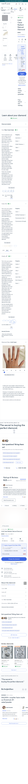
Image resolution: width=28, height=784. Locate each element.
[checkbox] (19, 50)
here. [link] (12, 388)
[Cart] (22, 3)
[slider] (14, 371)
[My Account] (19, 3)
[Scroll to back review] (23, 689)
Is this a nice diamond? (7, 622)
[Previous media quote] (14, 430)
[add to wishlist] (11, 17)
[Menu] (25, 3)
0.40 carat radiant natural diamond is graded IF (7, 262)
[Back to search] (2, 505)
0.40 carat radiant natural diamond (7, 136)
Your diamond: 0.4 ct (9, 374)
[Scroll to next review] (26, 689)
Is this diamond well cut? (7, 627)
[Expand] (22, 347)
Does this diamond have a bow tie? (9, 624)
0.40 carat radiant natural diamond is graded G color (7, 210)
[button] (5, 18)
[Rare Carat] (5, 4)
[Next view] (11, 23)
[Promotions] (16, 3)
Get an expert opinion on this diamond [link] (12, 399)
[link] (22, 74)
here (8, 142)
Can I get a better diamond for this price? (10, 630)
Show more (5, 496)
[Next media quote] (14, 433)
